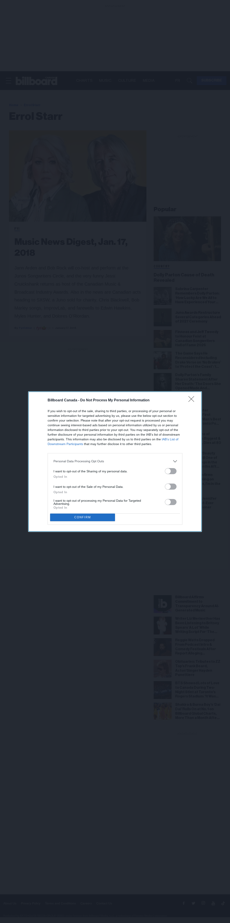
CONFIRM (82, 517)
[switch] (171, 471)
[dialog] (115, 461)
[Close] (192, 400)
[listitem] (115, 461)
